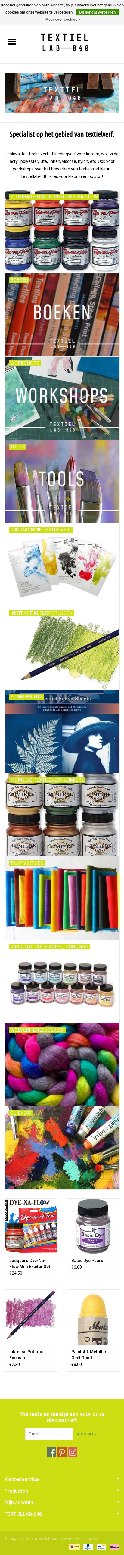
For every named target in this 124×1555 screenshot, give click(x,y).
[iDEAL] (73, 1546)
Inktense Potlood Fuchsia (26, 1354)
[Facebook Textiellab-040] (51, 1452)
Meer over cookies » (62, 19)
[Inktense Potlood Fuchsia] (31, 1317)
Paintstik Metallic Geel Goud (88, 1354)
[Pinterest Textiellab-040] (62, 1452)
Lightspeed (89, 1539)
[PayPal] (87, 1546)
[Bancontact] (100, 1546)
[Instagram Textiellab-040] (72, 1452)
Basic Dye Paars (87, 1260)
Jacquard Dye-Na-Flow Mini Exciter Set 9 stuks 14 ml (29, 1264)
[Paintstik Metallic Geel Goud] (93, 1317)
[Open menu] (11, 41)
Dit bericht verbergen (97, 12)
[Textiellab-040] (73, 42)
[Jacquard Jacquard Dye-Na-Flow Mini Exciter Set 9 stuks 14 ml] (31, 1226)
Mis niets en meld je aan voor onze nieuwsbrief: (62, 1417)
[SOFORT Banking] (113, 1546)
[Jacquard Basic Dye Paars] (93, 1226)
